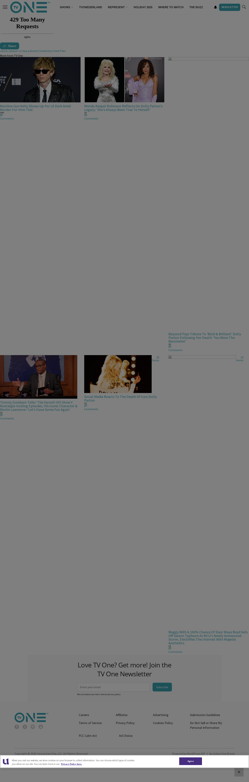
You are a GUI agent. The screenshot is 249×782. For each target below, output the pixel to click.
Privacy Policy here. (71, 764)
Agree (190, 761)
